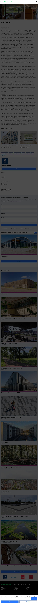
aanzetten (3, 599)
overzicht (17, 597)
